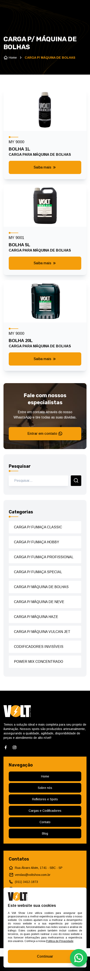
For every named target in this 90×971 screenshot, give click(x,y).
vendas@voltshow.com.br (32, 875)
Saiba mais (42, 167)
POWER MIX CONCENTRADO (38, 661)
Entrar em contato (42, 433)
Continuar (45, 956)
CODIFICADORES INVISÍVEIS (38, 647)
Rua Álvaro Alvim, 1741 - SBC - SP (38, 868)
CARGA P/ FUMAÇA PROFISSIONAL (43, 557)
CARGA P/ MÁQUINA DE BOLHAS (41, 587)
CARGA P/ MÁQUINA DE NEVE (39, 602)
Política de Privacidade (59, 941)
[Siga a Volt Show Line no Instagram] (14, 747)
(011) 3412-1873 (26, 882)
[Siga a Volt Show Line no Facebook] (5, 747)
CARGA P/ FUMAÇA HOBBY (36, 542)
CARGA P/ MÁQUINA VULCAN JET (42, 632)
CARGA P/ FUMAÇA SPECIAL (38, 572)
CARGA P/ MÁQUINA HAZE (36, 617)
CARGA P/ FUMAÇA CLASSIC (38, 527)
